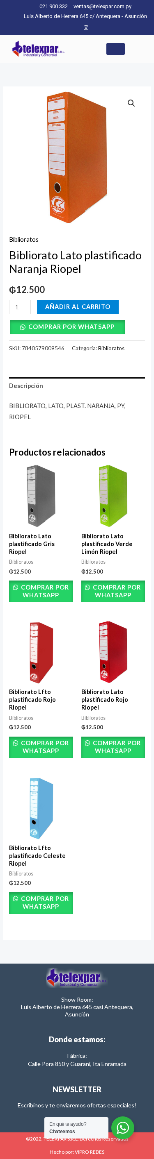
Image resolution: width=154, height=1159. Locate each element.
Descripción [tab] (26, 385)
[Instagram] (86, 27)
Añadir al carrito (77, 306)
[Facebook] (72, 27)
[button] (131, 103)
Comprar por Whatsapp (71, 326)
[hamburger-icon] (115, 49)
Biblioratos (24, 239)
